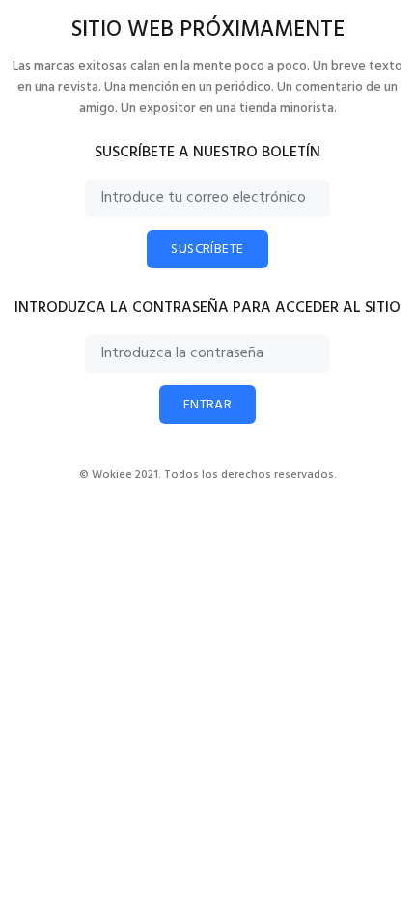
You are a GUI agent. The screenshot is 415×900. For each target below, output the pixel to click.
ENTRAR (208, 405)
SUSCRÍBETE (207, 250)
